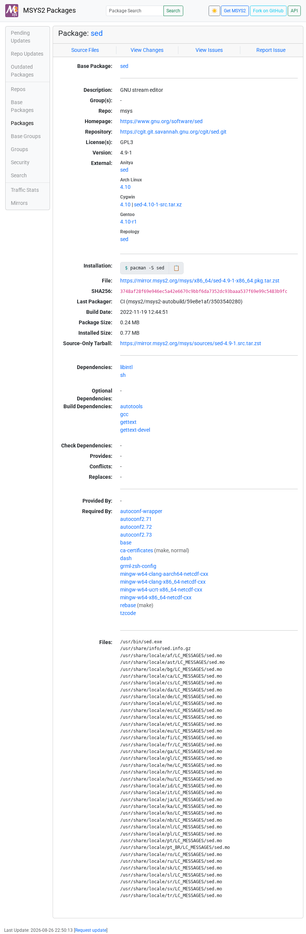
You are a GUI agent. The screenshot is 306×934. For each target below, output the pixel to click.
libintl (126, 367)
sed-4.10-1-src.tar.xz (158, 204)
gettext (128, 422)
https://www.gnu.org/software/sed (161, 121)
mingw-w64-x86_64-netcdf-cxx (155, 597)
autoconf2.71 (136, 519)
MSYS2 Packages (49, 10)
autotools (131, 406)
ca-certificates (136, 550)
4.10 (125, 187)
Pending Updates (20, 37)
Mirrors (19, 203)
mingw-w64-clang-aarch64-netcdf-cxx (164, 574)
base (125, 543)
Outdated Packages (22, 71)
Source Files (85, 50)
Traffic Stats (25, 190)
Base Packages (22, 106)
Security (20, 162)
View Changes (147, 50)
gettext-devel (135, 430)
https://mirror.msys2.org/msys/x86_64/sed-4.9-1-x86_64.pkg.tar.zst (200, 281)
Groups (19, 149)
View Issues (209, 50)
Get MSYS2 (235, 10)
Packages (22, 123)
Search (173, 10)
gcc (124, 414)
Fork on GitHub (268, 10)
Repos (18, 89)
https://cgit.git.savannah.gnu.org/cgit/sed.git (173, 132)
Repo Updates (27, 54)
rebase (128, 605)
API (294, 10)
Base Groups (26, 136)
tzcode (128, 613)
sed (97, 33)
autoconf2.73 (136, 535)
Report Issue (270, 50)
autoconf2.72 (136, 527)
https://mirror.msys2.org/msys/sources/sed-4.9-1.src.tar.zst (190, 343)
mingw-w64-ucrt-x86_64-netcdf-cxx (161, 590)
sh (123, 375)
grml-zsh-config (138, 566)
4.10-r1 (128, 222)
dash (126, 558)
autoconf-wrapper (141, 511)
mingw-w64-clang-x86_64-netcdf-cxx (163, 582)
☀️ (214, 10)
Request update (90, 930)
